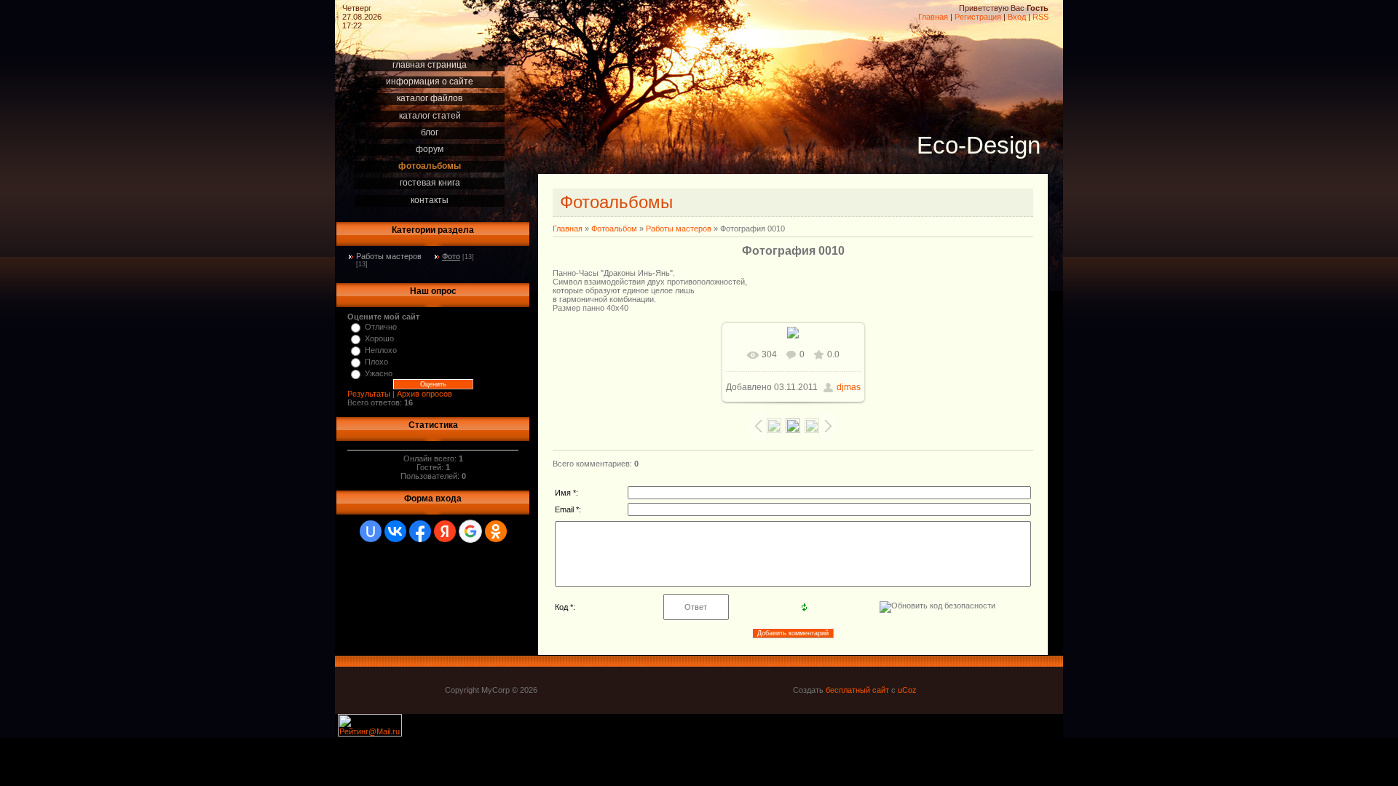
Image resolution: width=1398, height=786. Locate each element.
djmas (849, 387)
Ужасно (378, 373)
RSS (1040, 16)
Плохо (376, 361)
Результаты (368, 393)
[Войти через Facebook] (420, 531)
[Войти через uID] (371, 531)
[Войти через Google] (470, 531)
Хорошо (379, 338)
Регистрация (978, 16)
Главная (933, 16)
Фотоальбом (614, 228)
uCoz (907, 690)
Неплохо (381, 350)
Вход (1017, 16)
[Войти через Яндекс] (445, 531)
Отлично (381, 326)
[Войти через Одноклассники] (496, 531)
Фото (451, 256)
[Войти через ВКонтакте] (395, 531)
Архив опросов (424, 393)
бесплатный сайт (857, 690)
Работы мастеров (389, 256)
